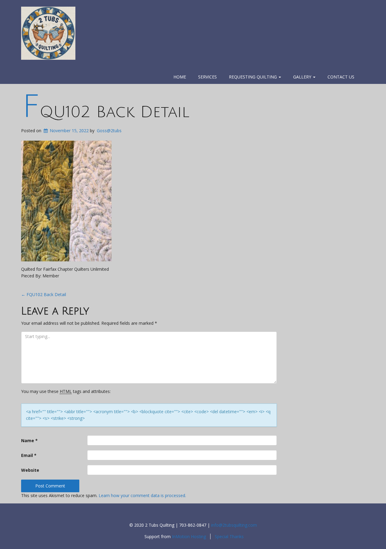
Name (29, 440)
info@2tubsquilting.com (234, 525)
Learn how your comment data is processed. (142, 495)
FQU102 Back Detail (105, 112)
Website (30, 470)
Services (207, 77)
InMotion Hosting (189, 536)
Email (28, 455)
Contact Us (340, 77)
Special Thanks (229, 536)
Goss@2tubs (109, 130)
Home (179, 77)
